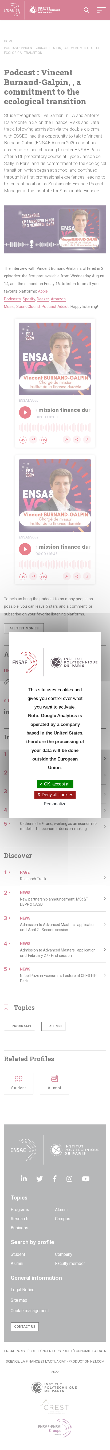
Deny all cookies (57, 794)
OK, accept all (56, 784)
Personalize (55, 804)
